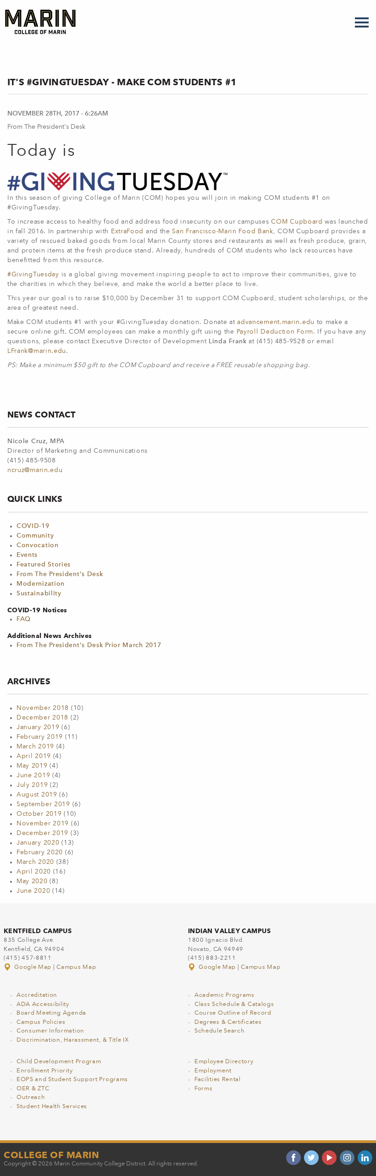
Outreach (31, 1097)
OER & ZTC (33, 1089)
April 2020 (34, 871)
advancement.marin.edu (276, 322)
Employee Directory (224, 1062)
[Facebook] (293, 1157)
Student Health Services (52, 1107)
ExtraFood (127, 231)
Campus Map (76, 967)
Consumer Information (50, 1031)
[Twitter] (311, 1157)
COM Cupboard (296, 222)
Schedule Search (219, 1031)
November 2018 (43, 708)
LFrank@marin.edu (36, 351)
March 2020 (35, 862)
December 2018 (42, 717)
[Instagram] (347, 1157)
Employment (213, 1071)
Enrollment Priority (44, 1071)
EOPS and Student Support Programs (72, 1080)
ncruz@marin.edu (35, 470)
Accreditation (37, 995)
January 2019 (38, 727)
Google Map (33, 967)
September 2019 (43, 804)
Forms (203, 1089)
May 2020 (32, 881)
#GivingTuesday (33, 274)
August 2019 (37, 794)
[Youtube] (329, 1157)
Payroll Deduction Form (275, 332)
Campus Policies (41, 1022)
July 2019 (32, 785)
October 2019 (39, 814)
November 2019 (43, 823)
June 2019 (33, 775)
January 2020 (38, 843)
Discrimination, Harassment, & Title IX (73, 1040)
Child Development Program (59, 1062)
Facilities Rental (217, 1080)
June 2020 (33, 891)
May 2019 (32, 766)
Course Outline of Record (232, 1013)
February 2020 (40, 852)
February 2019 (40, 737)
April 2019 (34, 756)
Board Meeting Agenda (51, 1013)
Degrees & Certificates (227, 1022)
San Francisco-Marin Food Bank (222, 231)
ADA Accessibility (43, 1004)
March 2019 (35, 746)
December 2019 (42, 833)
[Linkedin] (365, 1157)
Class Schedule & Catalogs (234, 1004)
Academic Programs (224, 995)
